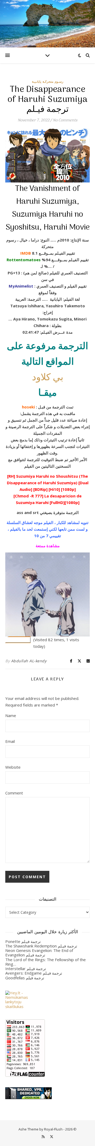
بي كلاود (47, 378)
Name (10, 715)
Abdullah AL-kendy (29, 660)
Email (10, 741)
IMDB (25, 253)
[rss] (44, 5)
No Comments (65, 120)
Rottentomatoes (24, 259)
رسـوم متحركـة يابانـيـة (47, 81)
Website (13, 767)
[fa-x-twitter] (51, 5)
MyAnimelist (21, 286)
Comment (14, 793)
